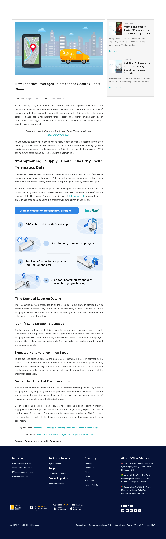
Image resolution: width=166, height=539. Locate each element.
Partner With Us (91, 485)
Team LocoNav (57, 99)
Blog (87, 472)
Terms (130, 525)
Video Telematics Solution (23, 468)
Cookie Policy (120, 525)
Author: (46, 99)
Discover (113, 51)
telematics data (77, 196)
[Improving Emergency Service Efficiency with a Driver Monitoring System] (115, 28)
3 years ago (128, 23)
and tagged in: (42, 441)
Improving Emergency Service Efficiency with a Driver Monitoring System (137, 30)
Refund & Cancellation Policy (101, 525)
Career (88, 476)
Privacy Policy (81, 525)
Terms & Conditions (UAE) (145, 525)
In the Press (90, 481)
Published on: (21, 99)
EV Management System (22, 472)
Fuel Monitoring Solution (22, 476)
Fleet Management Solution (23, 463)
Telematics (30, 441)
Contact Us (89, 468)
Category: (20, 441)
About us (88, 463)
